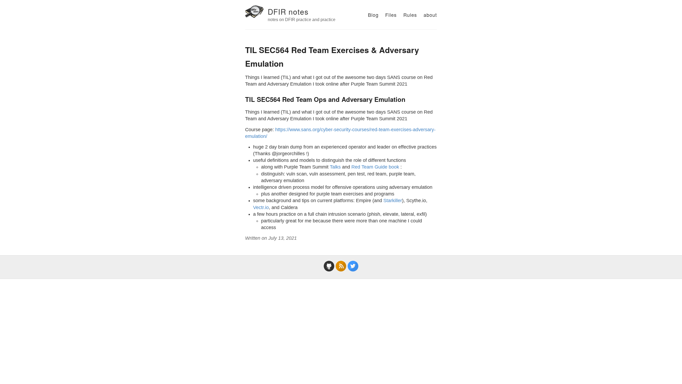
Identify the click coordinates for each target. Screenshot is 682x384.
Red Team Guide (369, 167)
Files (391, 14)
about (430, 14)
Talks (335, 167)
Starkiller (392, 200)
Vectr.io (261, 207)
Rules (410, 14)
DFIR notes (288, 11)
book (394, 167)
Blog (373, 14)
